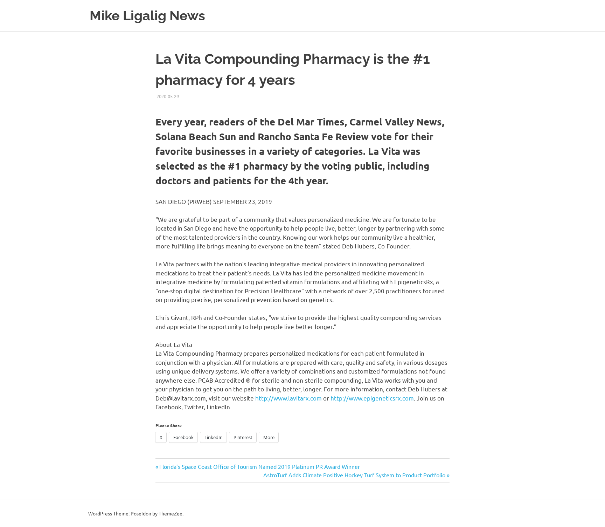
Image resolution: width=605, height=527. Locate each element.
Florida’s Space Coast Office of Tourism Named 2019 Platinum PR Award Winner (259, 466)
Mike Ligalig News (147, 15)
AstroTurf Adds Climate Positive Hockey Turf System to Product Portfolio (354, 474)
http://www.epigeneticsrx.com (372, 398)
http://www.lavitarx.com (288, 398)
